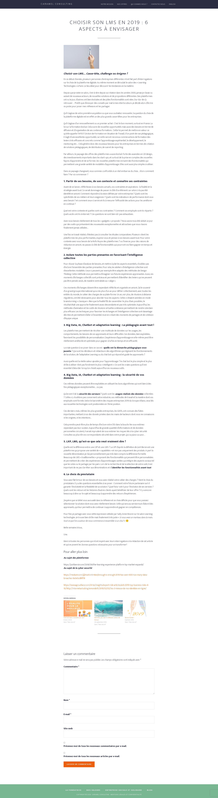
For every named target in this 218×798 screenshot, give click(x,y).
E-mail (67, 714)
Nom (67, 700)
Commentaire (71, 666)
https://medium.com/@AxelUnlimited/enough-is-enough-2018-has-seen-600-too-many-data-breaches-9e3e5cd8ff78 (105, 576)
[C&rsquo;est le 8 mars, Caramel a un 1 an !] (78, 608)
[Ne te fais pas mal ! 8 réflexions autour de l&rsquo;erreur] (108, 608)
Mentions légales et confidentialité (126, 794)
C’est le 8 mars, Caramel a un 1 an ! (74, 617)
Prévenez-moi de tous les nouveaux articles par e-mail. (92, 756)
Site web (68, 728)
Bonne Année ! (129, 617)
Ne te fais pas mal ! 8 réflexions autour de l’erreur (107, 618)
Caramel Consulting (57, 4)
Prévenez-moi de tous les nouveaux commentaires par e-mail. (95, 746)
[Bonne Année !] (139, 608)
